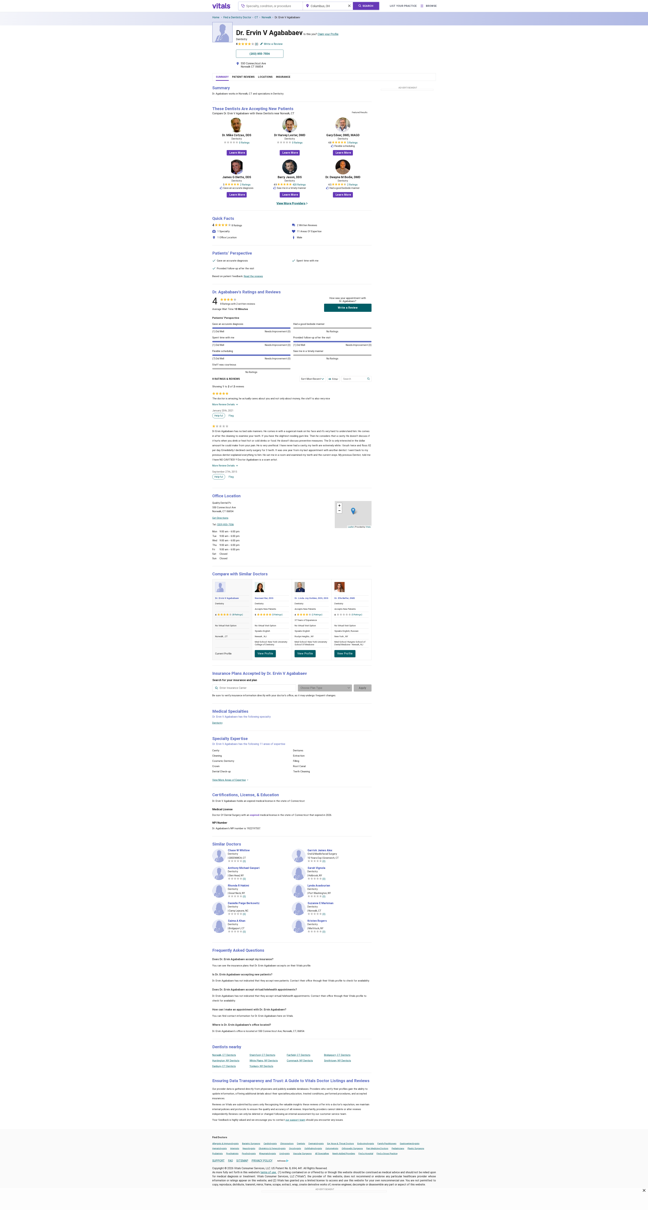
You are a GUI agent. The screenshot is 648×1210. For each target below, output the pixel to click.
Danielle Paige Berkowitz (244, 903)
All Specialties (322, 1153)
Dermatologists (316, 1143)
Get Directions (220, 517)
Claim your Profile (328, 34)
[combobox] (270, 6)
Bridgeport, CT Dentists (337, 1055)
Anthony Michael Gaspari (244, 868)
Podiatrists (217, 1153)
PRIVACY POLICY (262, 1160)
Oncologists (295, 1148)
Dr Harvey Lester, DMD (289, 135)
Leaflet (351, 526)
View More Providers (290, 203)
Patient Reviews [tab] (243, 76)
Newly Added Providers (343, 1153)
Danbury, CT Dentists (224, 1066)
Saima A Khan (236, 920)
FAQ (230, 1160)
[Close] (644, 1191)
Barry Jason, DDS (290, 177)
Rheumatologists (267, 1153)
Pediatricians (398, 1148)
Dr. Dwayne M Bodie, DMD (342, 177)
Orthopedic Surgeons (352, 1148)
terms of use (268, 1172)
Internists (234, 1148)
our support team (295, 1119)
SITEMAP (242, 1160)
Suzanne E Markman (320, 903)
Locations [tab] (265, 76)
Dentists (301, 1143)
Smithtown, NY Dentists (337, 1060)
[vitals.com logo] (221, 6)
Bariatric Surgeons (251, 1143)
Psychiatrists (232, 1153)
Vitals (368, 526)
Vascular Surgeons (302, 1153)
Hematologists (219, 1148)
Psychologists (249, 1153)
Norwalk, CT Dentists (224, 1055)
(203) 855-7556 (225, 524)
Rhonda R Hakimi (238, 885)
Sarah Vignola (316, 868)
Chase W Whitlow (239, 850)
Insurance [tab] (283, 76)
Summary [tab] (222, 76)
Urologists (284, 1153)
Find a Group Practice (387, 1153)
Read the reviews (253, 276)
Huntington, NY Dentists (225, 1060)
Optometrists (331, 1148)
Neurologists (249, 1148)
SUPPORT (218, 1160)
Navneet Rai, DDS (264, 598)
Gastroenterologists (409, 1143)
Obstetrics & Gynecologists (272, 1148)
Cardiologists (270, 1143)
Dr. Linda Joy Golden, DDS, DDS (311, 598)
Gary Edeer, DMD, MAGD (342, 135)
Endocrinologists (365, 1143)
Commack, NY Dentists (300, 1060)
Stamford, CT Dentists (262, 1055)
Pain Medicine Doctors (377, 1148)
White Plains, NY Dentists (264, 1060)
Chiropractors (287, 1143)
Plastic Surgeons (416, 1148)
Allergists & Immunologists (225, 1143)
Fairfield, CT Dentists (298, 1055)
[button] (353, 511)
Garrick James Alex (319, 850)
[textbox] (270, 6)
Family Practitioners (386, 1143)
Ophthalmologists (313, 1148)
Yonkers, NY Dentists (261, 1066)
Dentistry (217, 722)
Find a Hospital (365, 1153)
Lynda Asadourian (318, 885)
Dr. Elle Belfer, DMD (344, 598)
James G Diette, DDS (236, 177)
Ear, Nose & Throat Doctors (340, 1143)
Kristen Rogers (317, 920)
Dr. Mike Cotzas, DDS (236, 135)
